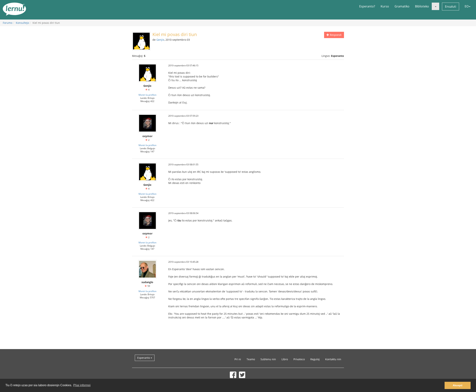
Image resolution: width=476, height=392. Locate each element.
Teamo (251, 359)
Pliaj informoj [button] (82, 385)
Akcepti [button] (457, 385)
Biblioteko (422, 6)
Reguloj (315, 359)
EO (467, 6)
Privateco (299, 359)
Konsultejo (22, 23)
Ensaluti (450, 6)
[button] (435, 6)
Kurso (385, 6)
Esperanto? (367, 6)
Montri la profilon (147, 94)
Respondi (335, 35)
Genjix (160, 39)
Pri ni (237, 359)
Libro (285, 359)
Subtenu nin (268, 359)
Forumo (7, 23)
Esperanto (144, 357)
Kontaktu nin (333, 359)
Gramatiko (402, 6)
